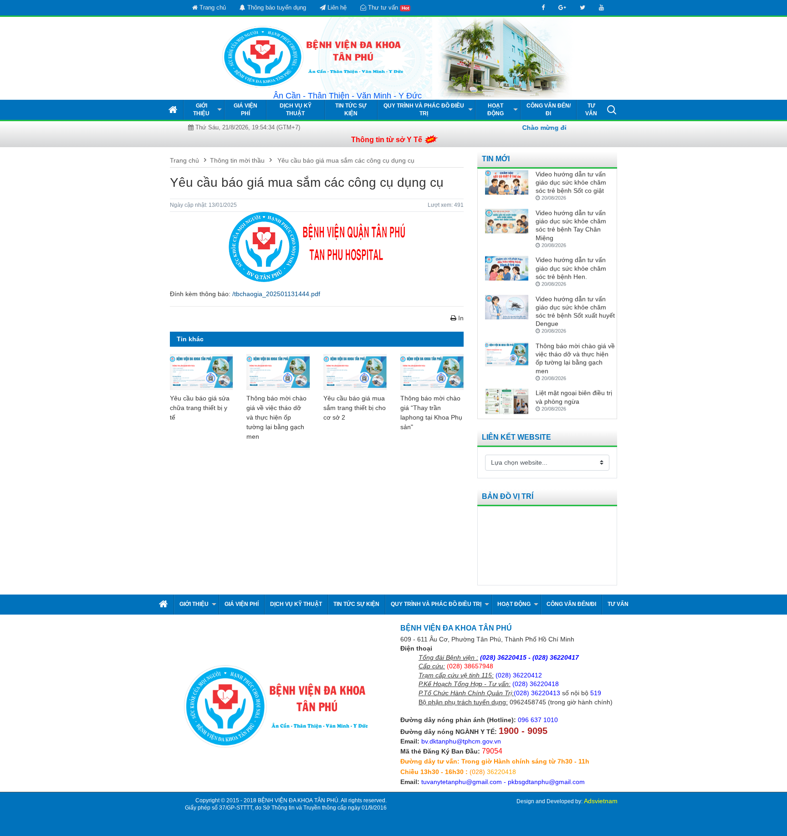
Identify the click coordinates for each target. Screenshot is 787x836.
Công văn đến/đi (548, 110)
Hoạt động (495, 110)
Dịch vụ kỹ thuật (296, 110)
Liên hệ (336, 7)
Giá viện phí (245, 110)
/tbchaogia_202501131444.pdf (276, 293)
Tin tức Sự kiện (351, 110)
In (460, 318)
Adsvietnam (601, 801)
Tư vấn (591, 110)
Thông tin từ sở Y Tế (386, 140)
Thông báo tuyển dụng (275, 7)
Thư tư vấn (387, 7)
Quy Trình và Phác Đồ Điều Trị (423, 110)
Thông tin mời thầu (237, 160)
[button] (611, 109)
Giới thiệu (201, 110)
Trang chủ (212, 7)
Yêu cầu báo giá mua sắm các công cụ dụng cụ (345, 160)
